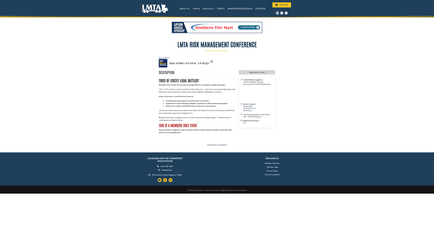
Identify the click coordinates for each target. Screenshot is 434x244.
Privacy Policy (272, 171)
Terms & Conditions (272, 174)
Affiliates (260, 8)
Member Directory (272, 163)
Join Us (196, 8)
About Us (184, 8)
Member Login (272, 167)
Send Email (247, 110)
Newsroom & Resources (240, 8)
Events (220, 8)
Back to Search (164, 58)
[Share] (211, 61)
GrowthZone (222, 145)
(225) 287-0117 (249, 108)
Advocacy (208, 8)
